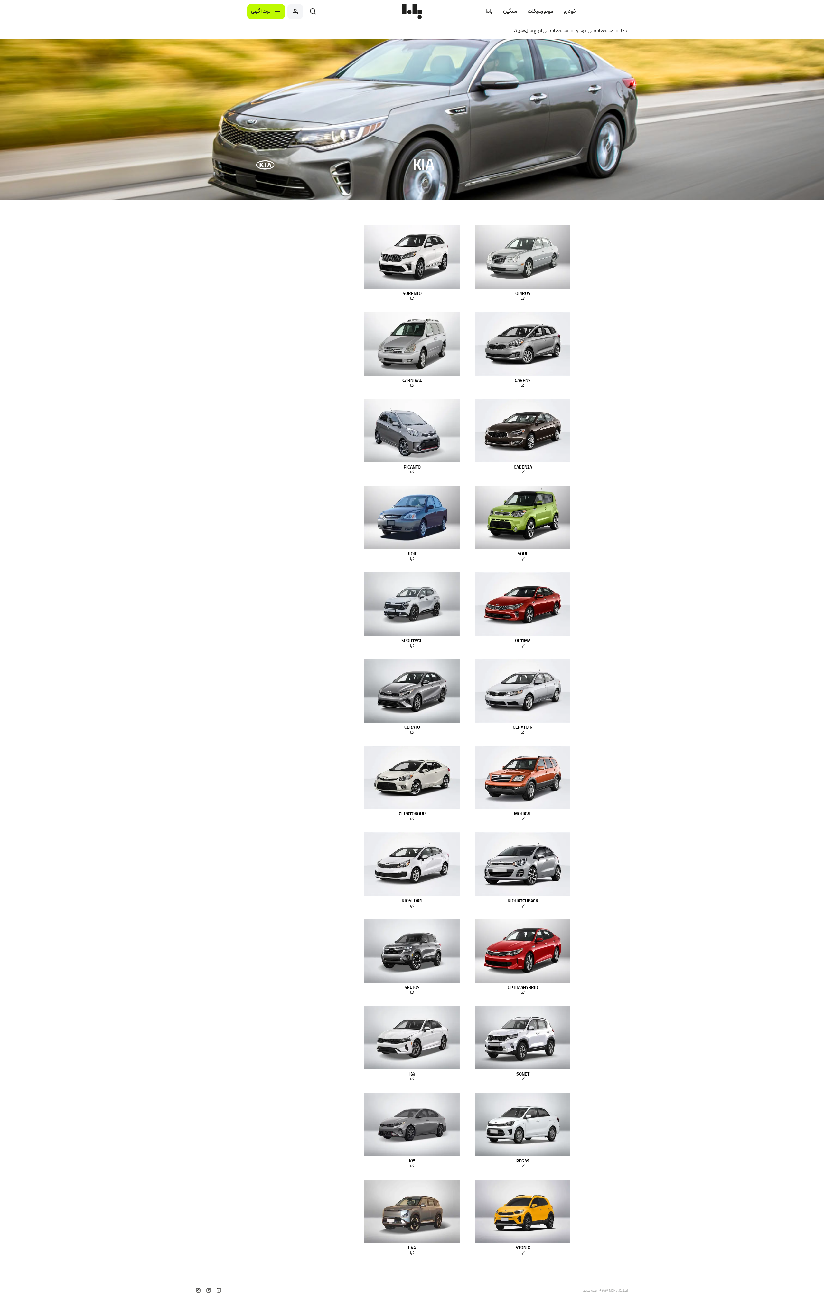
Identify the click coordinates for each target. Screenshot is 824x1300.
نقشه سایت (590, 1291)
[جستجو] (313, 11)
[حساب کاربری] (295, 11)
